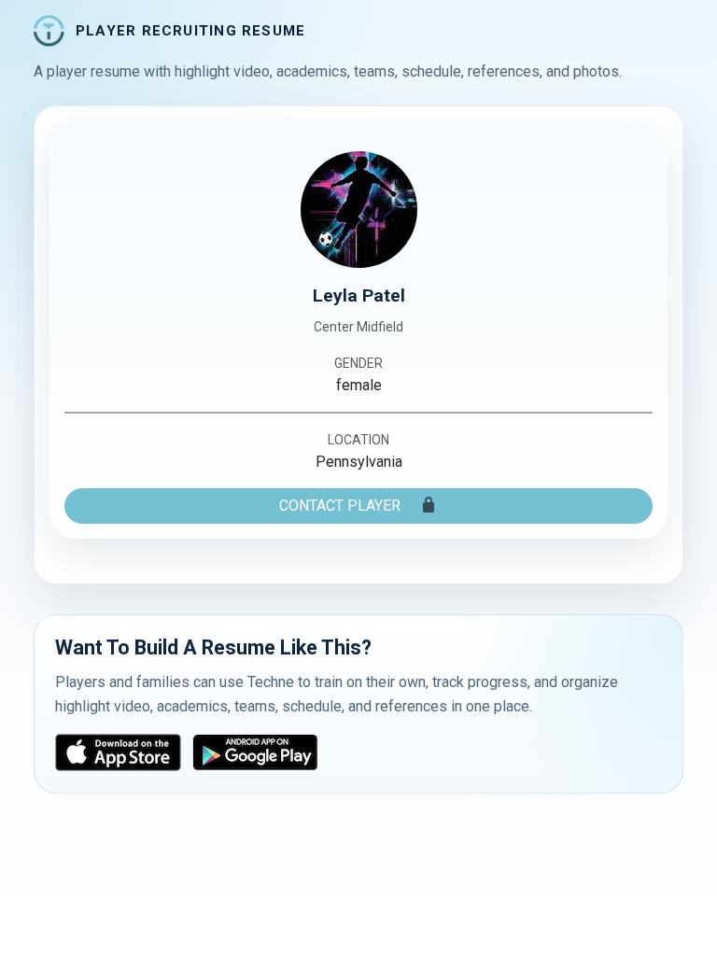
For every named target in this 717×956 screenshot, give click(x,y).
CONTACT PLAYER (341, 505)
